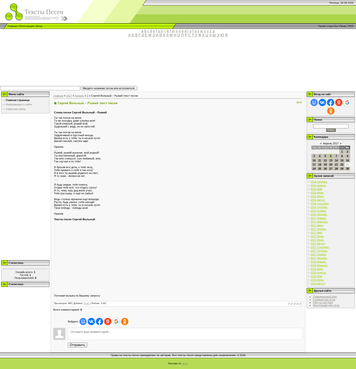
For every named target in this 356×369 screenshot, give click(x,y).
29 (342, 168)
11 (319, 160)
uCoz (185, 363)
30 (347, 168)
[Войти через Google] (116, 321)
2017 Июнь (317, 236)
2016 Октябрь (318, 207)
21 (336, 164)
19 (325, 164)
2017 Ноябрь (318, 254)
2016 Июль (317, 196)
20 (330, 164)
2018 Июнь (317, 279)
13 (330, 160)
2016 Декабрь (318, 214)
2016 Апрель (318, 185)
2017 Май (316, 232)
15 (342, 160)
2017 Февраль (319, 221)
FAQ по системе (323, 302)
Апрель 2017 (331, 143)
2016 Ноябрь (318, 210)
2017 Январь (318, 218)
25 (319, 168)
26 (325, 168)
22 (342, 164)
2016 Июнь (317, 192)
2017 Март (316, 225)
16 (347, 160)
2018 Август (317, 283)
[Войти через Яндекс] (107, 321)
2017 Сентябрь (319, 247)
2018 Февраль (319, 265)
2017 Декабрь (318, 258)
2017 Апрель (318, 229)
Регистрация (26, 26)
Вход (39, 26)
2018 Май (316, 276)
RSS (351, 26)
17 (314, 164)
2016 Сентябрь (319, 203)
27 (330, 168)
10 (314, 160)
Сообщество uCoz (324, 299)
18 (319, 164)
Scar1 (87, 303)
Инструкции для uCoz (326, 305)
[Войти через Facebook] (99, 321)
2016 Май (316, 189)
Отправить (77, 345)
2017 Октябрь (318, 250)
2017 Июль (317, 239)
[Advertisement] (112, 64)
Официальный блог (325, 296)
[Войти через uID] (83, 321)
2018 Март (316, 268)
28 (336, 168)
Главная (12, 26)
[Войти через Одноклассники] (124, 321)
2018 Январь (318, 261)
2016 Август (317, 199)
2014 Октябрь (318, 181)
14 (336, 160)
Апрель (79, 95)
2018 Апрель (318, 272)
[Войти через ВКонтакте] (91, 321)
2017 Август (317, 243)
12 (325, 160)
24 (314, 168)
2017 (69, 95)
